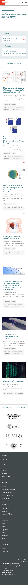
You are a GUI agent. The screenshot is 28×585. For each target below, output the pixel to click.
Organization (5, 530)
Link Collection (6, 477)
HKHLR (4, 548)
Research (5, 504)
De (23, 2)
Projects (4, 511)
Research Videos (7, 514)
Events (4, 483)
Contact (5, 544)
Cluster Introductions (8, 492)
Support (4, 462)
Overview (4, 459)
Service (4, 455)
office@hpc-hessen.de (8, 574)
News (3, 532)
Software (4, 471)
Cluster (4, 465)
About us (5, 520)
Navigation (26, 3)
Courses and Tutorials (8, 489)
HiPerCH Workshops (8, 495)
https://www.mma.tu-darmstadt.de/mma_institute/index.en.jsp (14, 52)
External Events (6, 498)
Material (4, 474)
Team (3, 527)
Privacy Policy (21, 559)
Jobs (3, 538)
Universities (5, 551)
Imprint (23, 561)
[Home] (8, 2)
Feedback (5, 535)
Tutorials (4, 468)
